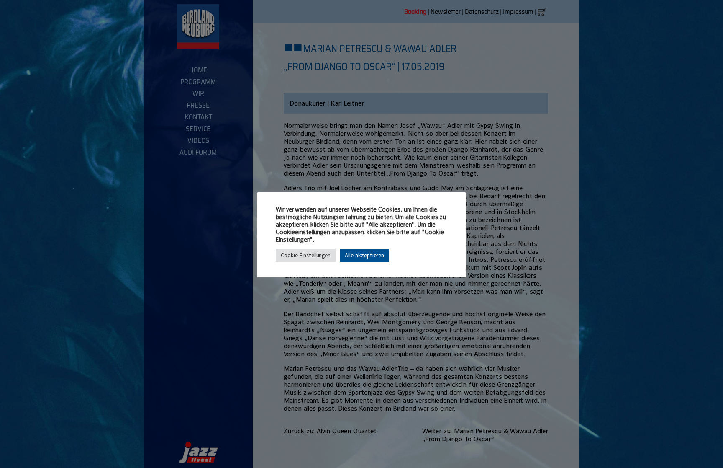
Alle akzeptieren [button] (364, 255)
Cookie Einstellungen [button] (306, 255)
